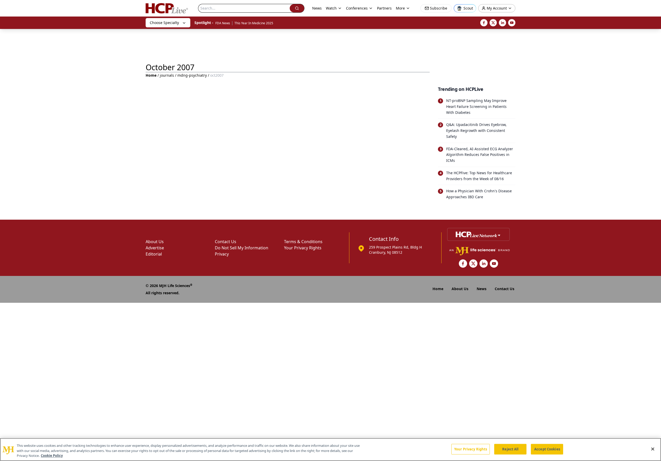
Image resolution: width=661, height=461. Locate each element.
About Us (155, 241)
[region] (330, 449)
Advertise (155, 248)
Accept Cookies (547, 449)
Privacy (222, 254)
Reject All (510, 449)
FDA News (222, 23)
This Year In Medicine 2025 (253, 23)
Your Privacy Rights (302, 248)
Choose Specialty (164, 22)
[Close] (652, 449)
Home (151, 75)
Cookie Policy (52, 455)
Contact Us (225, 241)
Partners (384, 8)
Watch (331, 8)
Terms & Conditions (303, 241)
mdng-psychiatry (192, 75)
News (317, 8)
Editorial (154, 254)
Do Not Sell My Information (241, 248)
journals (167, 75)
